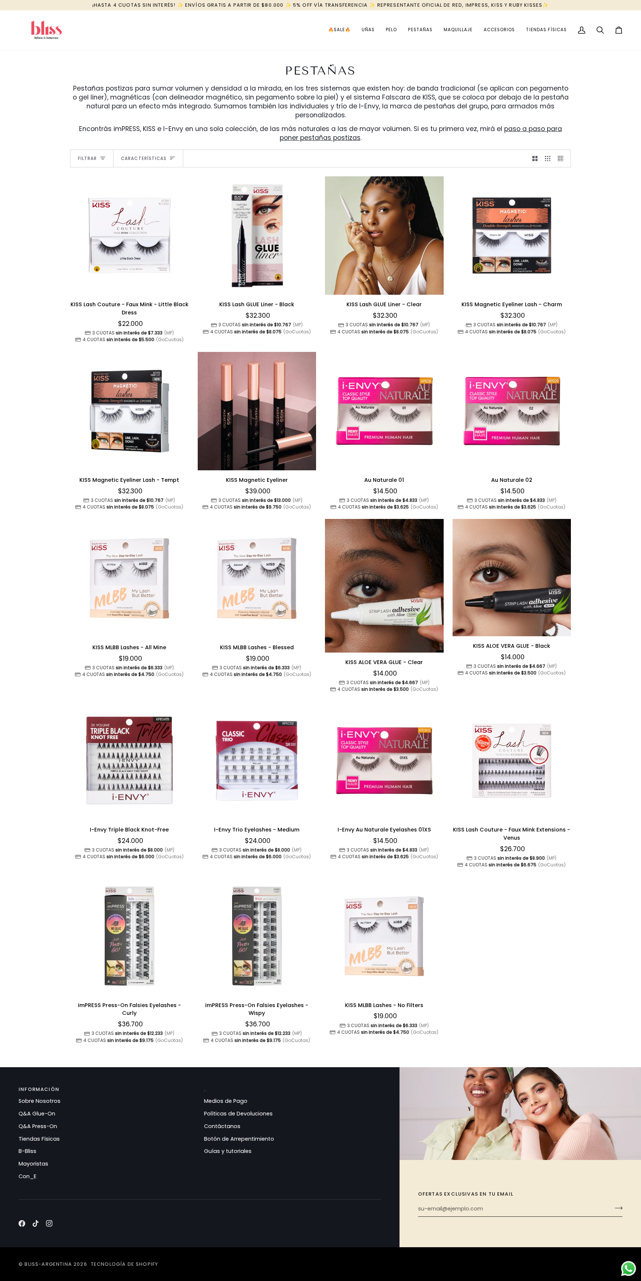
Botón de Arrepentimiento (239, 1139)
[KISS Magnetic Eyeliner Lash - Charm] (512, 235)
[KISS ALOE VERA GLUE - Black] (512, 577)
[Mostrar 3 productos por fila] (547, 158)
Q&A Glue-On (37, 1113)
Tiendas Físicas (39, 1139)
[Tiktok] (36, 1223)
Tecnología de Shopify (124, 1264)
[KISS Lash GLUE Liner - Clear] (384, 235)
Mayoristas (33, 1163)
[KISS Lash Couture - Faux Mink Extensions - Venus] (512, 761)
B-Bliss (27, 1151)
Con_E (27, 1176)
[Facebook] (22, 1223)
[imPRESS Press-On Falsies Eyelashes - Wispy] (257, 936)
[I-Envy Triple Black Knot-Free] (129, 761)
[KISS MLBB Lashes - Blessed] (257, 578)
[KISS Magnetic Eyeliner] (257, 411)
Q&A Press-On (38, 1126)
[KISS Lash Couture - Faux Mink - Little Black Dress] (129, 235)
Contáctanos (222, 1126)
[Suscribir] (616, 1208)
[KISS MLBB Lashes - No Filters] (384, 936)
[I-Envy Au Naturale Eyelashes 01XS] (384, 761)
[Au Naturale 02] (512, 411)
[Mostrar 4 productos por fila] (562, 158)
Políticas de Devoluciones (238, 1113)
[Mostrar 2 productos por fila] (535, 158)
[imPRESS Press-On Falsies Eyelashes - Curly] (129, 936)
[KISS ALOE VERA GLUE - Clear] (384, 586)
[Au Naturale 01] (384, 411)
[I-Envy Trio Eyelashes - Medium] (257, 761)
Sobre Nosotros (39, 1101)
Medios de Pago (225, 1101)
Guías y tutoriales (228, 1151)
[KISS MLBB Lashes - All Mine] (129, 578)
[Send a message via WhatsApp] (628, 1268)
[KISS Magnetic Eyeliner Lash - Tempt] (129, 411)
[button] (339, 30)
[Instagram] (49, 1223)
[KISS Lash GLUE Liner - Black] (257, 235)
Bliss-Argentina (48, 1264)
